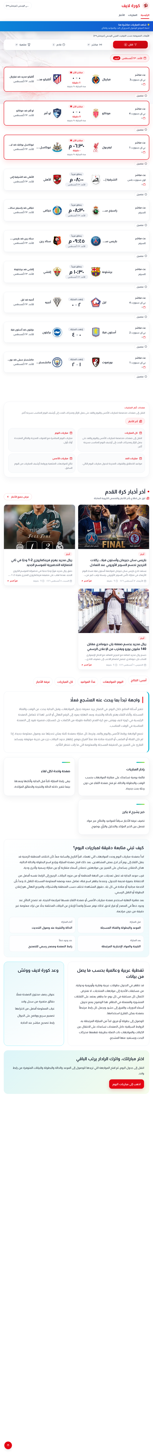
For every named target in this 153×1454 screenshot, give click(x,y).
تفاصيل (140, 95)
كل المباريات (65, 682)
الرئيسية (145, 15)
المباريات (132, 15)
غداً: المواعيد (87, 682)
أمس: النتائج (138, 680)
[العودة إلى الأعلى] (8, 1445)
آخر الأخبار (133, 421)
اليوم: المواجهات (113, 682)
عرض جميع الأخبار (20, 496)
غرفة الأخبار (43, 682)
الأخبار (122, 15)
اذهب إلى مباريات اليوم (127, 1084)
